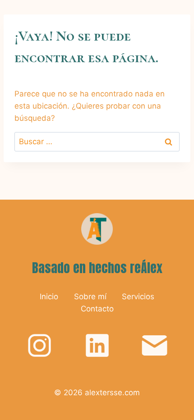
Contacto (97, 308)
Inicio (49, 296)
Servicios (138, 296)
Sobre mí (90, 296)
